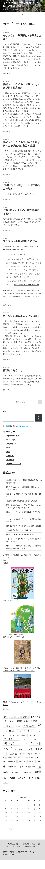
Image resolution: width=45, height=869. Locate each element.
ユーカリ (24, 744)
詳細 (4, 560)
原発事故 (22, 754)
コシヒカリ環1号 (25, 731)
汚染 (21, 766)
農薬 (8, 448)
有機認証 (11, 762)
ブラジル (10, 456)
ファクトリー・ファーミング (29, 739)
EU (5, 717)
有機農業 (22, 761)
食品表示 (22, 778)
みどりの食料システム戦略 (23, 721)
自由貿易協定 (27, 772)
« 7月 (11, 829)
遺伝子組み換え (12, 436)
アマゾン (10, 460)
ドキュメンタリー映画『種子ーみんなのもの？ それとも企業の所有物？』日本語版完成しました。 (22, 669)
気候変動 (12, 767)
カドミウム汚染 (29, 726)
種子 (8, 452)
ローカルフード (20, 749)
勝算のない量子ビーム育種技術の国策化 (20, 534)
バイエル (32, 735)
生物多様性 (30, 767)
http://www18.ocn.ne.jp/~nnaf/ (26, 284)
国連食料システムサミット (15, 758)
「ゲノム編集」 (16, 846)
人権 (30, 749)
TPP (18, 717)
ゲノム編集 (11, 440)
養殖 (5, 782)
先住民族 (13, 754)
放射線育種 (11, 444)
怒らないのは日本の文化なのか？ (21, 315)
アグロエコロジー (13, 464)
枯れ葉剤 (31, 761)
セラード (11, 735)
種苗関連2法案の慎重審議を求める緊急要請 (21, 501)
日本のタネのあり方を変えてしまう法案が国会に (23, 526)
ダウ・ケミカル (21, 735)
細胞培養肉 (15, 772)
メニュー (24, 15)
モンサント (11, 743)
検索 (4, 411)
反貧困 (30, 754)
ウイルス (18, 726)
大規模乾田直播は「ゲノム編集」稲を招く (21, 530)
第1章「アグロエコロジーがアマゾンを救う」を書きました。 (22, 703)
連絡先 (5, 563)
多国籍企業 (29, 758)
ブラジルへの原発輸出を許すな (20, 241)
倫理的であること (13, 370)
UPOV (25, 717)
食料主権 (34, 778)
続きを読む (7, 73)
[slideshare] (20, 427)
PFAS (11, 717)
